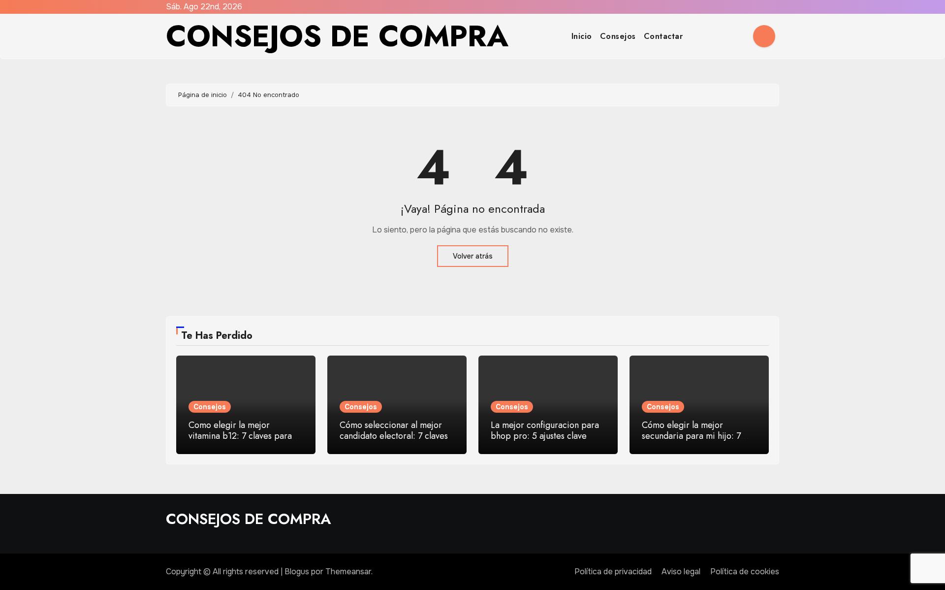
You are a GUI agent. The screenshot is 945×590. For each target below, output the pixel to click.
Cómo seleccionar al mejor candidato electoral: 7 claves (394, 430)
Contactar (663, 36)
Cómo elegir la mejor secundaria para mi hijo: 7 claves (691, 436)
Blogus (296, 571)
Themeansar (348, 571)
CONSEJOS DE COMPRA (337, 36)
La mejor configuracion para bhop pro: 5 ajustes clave (545, 430)
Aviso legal (681, 571)
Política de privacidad (613, 571)
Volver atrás (473, 256)
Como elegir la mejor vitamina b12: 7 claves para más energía (240, 436)
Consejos (618, 36)
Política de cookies (744, 571)
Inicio (581, 36)
